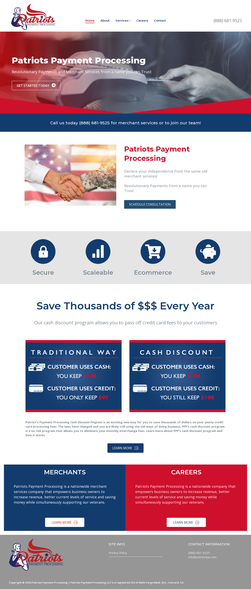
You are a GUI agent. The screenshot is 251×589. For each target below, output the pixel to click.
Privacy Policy (118, 553)
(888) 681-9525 (228, 20)
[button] (36, 85)
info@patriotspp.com (202, 557)
